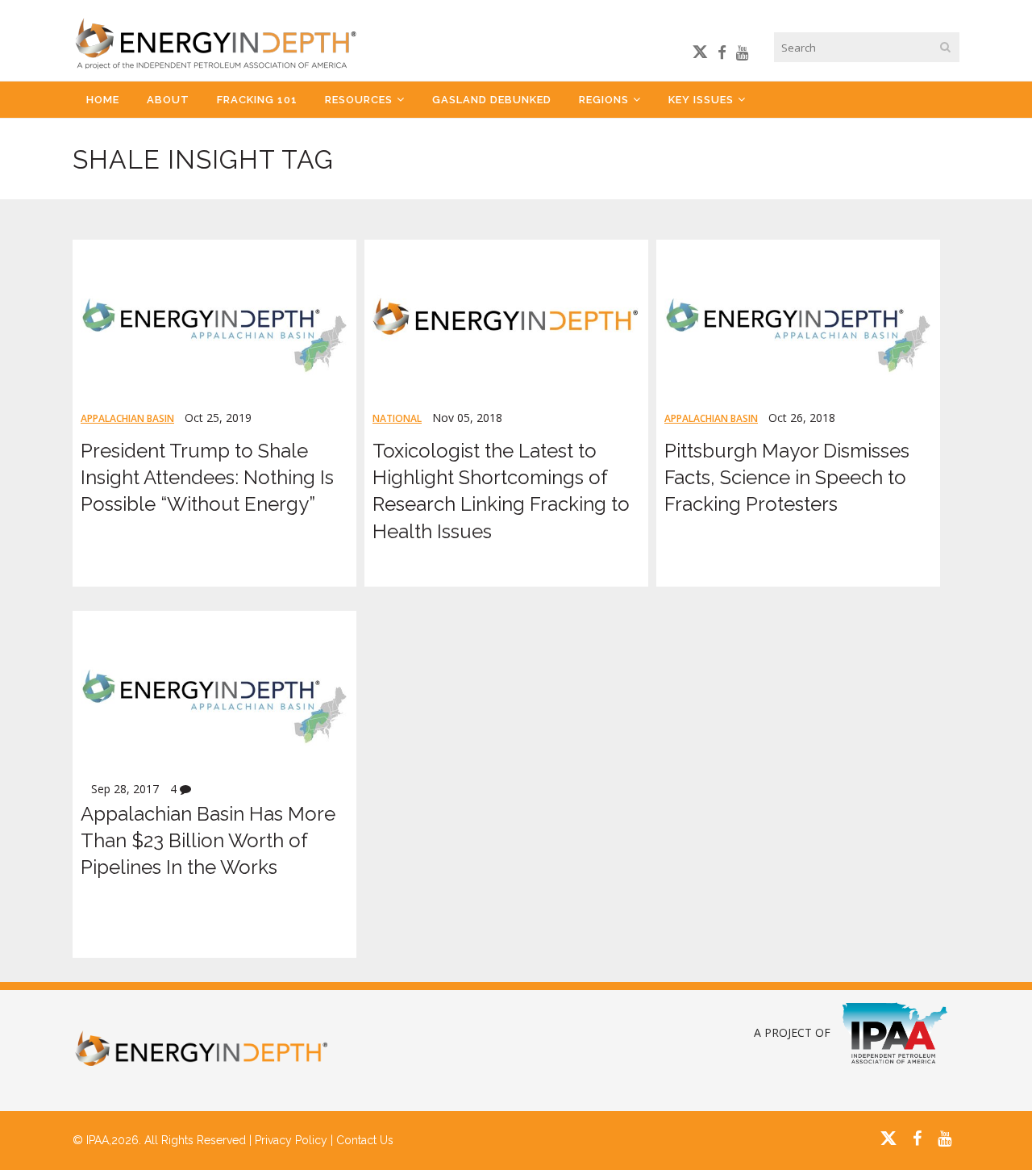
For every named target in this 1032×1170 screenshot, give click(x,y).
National (397, 418)
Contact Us (364, 1140)
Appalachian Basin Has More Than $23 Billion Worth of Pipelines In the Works (208, 840)
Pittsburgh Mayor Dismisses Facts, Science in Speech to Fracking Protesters (786, 477)
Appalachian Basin (127, 418)
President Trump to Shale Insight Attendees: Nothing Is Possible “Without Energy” (207, 477)
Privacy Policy (291, 1140)
